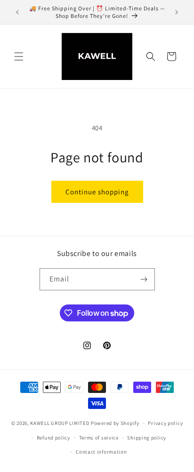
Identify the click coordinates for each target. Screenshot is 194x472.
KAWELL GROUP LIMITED (59, 423)
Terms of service (99, 437)
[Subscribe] (144, 279)
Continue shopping (97, 191)
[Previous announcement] (17, 12)
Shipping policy (146, 437)
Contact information (101, 451)
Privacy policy (165, 423)
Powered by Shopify (115, 423)
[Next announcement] (176, 12)
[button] (18, 56)
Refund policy (53, 437)
